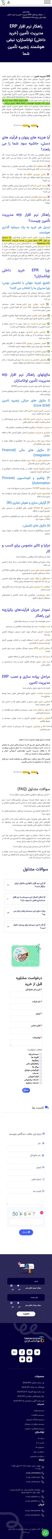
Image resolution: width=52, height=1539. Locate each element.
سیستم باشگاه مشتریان (35, 1419)
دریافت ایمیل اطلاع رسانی (33, 1288)
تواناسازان (26, 12)
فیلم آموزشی (33, 1076)
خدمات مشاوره (32, 1083)
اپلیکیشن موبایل (32, 1070)
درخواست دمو (39, 1452)
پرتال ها (35, 1067)
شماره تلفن (37, 1179)
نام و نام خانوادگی (33, 989)
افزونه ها (35, 1057)
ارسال (25, 1232)
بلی (13, 1289)
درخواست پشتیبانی (37, 1456)
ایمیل (39, 1013)
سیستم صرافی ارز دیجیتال (34, 1424)
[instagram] (30, 1352)
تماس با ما (40, 1442)
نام (39, 1143)
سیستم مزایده (39, 1410)
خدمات (35, 1073)
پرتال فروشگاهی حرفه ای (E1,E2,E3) (30, 1396)
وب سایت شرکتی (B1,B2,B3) (33, 1382)
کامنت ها (37, 1191)
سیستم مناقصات (37, 1415)
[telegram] (37, 1352)
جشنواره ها (40, 1447)
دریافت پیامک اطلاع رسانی (33, 1305)
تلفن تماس (36, 1025)
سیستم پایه (34, 1054)
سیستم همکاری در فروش (34, 1428)
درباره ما (41, 1438)
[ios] (29, 1359)
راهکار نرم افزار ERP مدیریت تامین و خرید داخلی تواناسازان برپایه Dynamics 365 (26, 16)
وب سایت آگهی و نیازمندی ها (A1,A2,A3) (28, 1400)
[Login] (8, 3)
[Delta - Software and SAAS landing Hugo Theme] (34, 1339)
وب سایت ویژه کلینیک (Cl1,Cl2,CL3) (30, 1391)
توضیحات (37, 1037)
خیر (19, 1289)
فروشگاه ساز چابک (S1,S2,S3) (33, 1387)
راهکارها (35, 1060)
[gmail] (14, 1352)
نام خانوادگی (35, 1155)
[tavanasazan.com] (3, 3)
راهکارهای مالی (32, 1063)
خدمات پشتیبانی (31, 1079)
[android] (22, 1359)
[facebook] (22, 1352)
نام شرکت (37, 1001)
